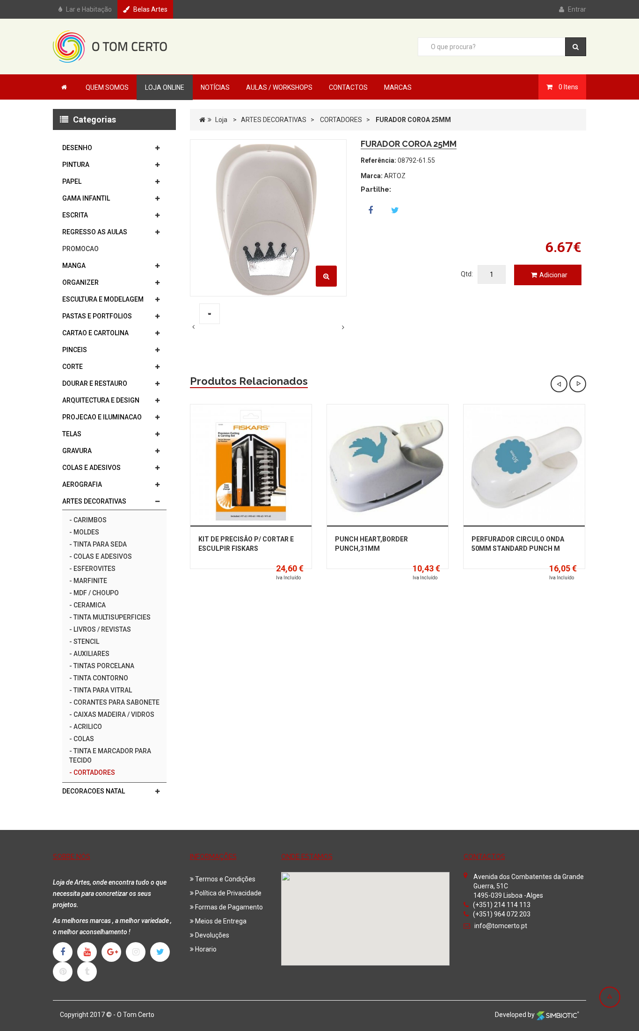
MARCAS (398, 87)
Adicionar (553, 275)
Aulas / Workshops (279, 87)
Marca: (372, 176)
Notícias (215, 87)
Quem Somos (107, 87)
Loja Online (164, 87)
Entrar (577, 9)
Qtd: (467, 274)
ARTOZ (395, 176)
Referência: (378, 160)
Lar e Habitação (89, 9)
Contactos (348, 87)
